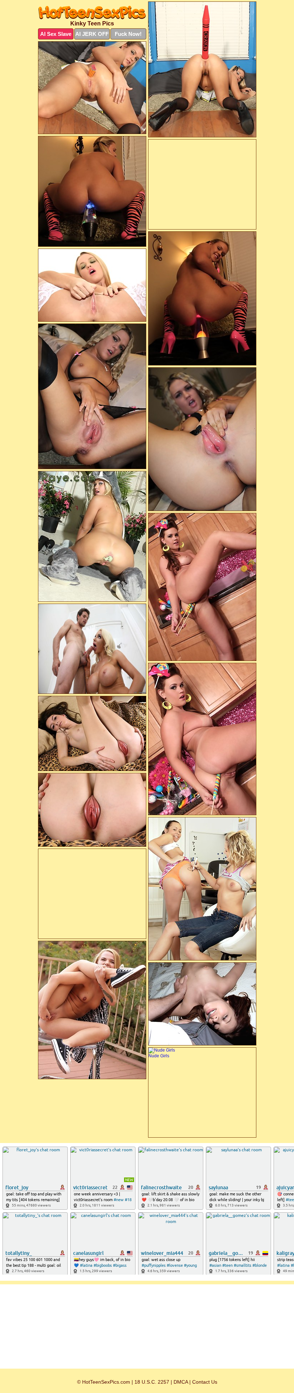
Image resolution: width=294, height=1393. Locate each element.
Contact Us (204, 1382)
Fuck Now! (128, 34)
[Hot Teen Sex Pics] (92, 12)
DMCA (181, 1382)
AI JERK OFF (92, 34)
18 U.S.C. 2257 (151, 1382)
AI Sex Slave (55, 34)
